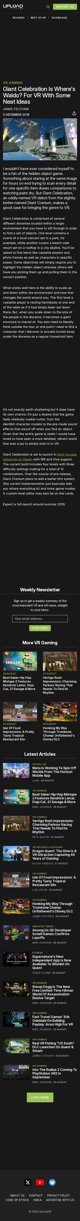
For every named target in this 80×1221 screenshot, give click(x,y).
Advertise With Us (60, 1200)
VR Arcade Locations (47, 847)
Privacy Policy (58, 1195)
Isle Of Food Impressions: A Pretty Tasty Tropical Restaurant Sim (18, 733)
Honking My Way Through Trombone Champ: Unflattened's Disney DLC (59, 733)
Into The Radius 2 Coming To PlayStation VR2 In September (54, 1073)
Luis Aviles (39, 889)
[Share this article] (74, 113)
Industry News (42, 926)
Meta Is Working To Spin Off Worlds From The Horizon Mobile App (54, 771)
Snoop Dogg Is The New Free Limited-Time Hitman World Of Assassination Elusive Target (52, 992)
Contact (36, 1195)
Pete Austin (40, 836)
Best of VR (38, 17)
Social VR (39, 764)
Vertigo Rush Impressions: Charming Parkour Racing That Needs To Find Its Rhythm (59, 685)
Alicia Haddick (42, 863)
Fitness (37, 952)
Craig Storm (41, 972)
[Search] (48, 7)
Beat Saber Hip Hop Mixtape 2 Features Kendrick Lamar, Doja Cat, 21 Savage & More (19, 683)
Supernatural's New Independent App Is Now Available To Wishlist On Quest (51, 962)
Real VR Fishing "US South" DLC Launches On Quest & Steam (53, 1047)
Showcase (59, 17)
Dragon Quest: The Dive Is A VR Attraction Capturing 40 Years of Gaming (54, 854)
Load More (40, 1097)
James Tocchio (43, 916)
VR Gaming (13, 83)
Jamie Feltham (16, 108)
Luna (35, 780)
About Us (17, 1195)
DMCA (37, 1200)
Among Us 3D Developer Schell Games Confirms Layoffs (51, 934)
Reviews (19, 17)
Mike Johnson (42, 806)
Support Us (65, 6)
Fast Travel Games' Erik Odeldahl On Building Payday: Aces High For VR (52, 1020)
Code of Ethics (17, 1200)
